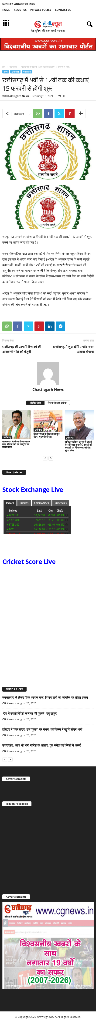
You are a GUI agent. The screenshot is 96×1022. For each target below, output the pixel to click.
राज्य (5, 71)
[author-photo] (48, 373)
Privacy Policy (40, 9)
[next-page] (50, 458)
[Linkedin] (50, 326)
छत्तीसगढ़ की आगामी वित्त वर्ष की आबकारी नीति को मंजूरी (21, 349)
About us (20, 9)
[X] (59, 113)
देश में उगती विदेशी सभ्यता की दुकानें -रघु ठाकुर (29, 713)
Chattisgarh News (17, 96)
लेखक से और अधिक (57, 403)
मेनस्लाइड (27, 71)
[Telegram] (60, 326)
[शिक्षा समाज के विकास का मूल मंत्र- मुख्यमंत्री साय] (48, 421)
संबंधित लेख (35, 403)
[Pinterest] (70, 113)
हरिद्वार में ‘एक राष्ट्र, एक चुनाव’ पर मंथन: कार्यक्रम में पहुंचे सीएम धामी (42, 729)
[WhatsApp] (37, 113)
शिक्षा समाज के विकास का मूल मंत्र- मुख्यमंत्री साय (46, 435)
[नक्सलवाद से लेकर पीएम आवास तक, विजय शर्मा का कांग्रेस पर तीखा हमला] (16, 424)
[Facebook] (48, 113)
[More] (81, 113)
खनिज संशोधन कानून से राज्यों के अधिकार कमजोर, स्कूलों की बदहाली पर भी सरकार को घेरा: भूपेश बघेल (78, 446)
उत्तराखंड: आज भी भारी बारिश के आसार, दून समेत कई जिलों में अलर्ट (41, 745)
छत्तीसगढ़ (13, 67)
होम (3, 67)
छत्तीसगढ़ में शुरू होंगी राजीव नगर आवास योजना (73, 349)
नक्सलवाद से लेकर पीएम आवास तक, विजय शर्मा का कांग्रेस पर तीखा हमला (16, 444)
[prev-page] (45, 458)
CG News (8, 703)
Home (6, 9)
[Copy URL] (71, 326)
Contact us (63, 9)
